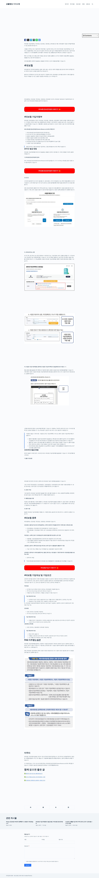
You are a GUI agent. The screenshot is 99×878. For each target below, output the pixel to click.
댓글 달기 (26, 846)
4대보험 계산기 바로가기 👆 (49, 568)
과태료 (83, 4)
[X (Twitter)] (43, 807)
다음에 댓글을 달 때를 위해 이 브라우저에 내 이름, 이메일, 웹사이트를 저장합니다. (42, 861)
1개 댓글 (44, 825)
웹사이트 (61, 839)
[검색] (92, 4)
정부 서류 (66, 4)
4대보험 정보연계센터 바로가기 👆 (49, 109)
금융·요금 (88, 4)
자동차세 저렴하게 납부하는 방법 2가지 (35, 780)
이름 (25, 839)
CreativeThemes (28, 875)
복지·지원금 (72, 4)
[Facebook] (30, 807)
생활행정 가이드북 (13, 4)
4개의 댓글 (75, 825)
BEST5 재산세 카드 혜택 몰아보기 (34, 773)
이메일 (43, 839)
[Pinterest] (56, 807)
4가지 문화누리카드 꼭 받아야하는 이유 (35, 777)
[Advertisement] (49, 22)
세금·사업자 (78, 4)
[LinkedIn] (68, 807)
